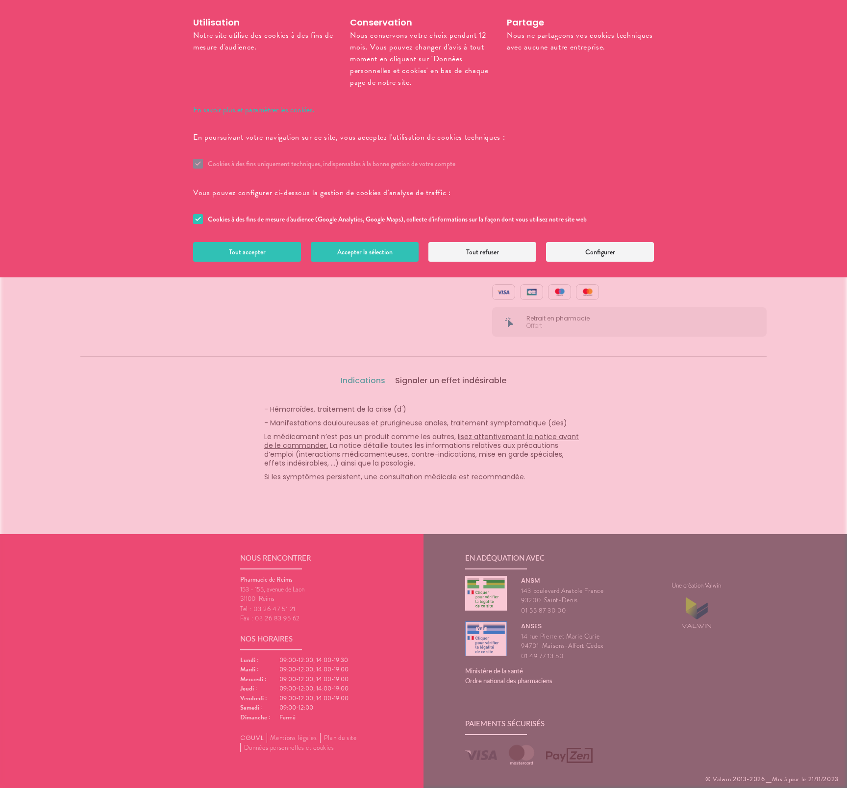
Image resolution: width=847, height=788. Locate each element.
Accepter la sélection (365, 252)
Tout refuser (482, 252)
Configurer (600, 252)
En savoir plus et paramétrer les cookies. (254, 110)
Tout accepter (247, 252)
